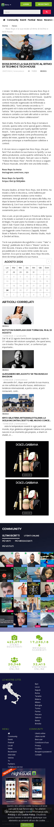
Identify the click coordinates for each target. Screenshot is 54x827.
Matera (38, 699)
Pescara (38, 714)
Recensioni (12, 751)
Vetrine (11, 758)
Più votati (8, 546)
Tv (9, 761)
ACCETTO (27, 825)
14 (34, 281)
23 (47, 285)
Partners (11, 764)
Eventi (23, 20)
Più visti (6, 541)
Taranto (38, 696)
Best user (39, 739)
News (39, 20)
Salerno (38, 717)
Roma (37, 693)
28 (14, 272)
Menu (7, 4)
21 (34, 285)
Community (12, 20)
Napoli (37, 690)
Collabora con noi (15, 767)
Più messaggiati (23, 541)
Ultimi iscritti (11, 535)
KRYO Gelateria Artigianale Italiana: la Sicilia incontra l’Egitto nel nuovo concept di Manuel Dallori (27, 420)
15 (40, 281)
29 (20, 272)
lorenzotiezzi (19, 71)
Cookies (38, 748)
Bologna (38, 705)
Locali (10, 745)
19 (20, 285)
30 (27, 272)
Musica (43, 71)
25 (14, 290)
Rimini (37, 720)
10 (7, 281)
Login (26, 4)
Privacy (38, 745)
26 (20, 290)
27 (7, 272)
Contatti (38, 754)
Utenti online (31, 535)
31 (34, 272)
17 (7, 285)
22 (40, 285)
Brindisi (38, 723)
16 (47, 281)
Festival (31, 20)
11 (14, 281)
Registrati (43, 4)
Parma (37, 711)
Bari (36, 684)
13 (27, 281)
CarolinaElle (21, 335)
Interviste (11, 754)
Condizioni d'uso (42, 742)
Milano (37, 702)
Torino (37, 708)
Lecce (37, 687)
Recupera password (43, 751)
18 (14, 285)
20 (27, 285)
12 (20, 281)
